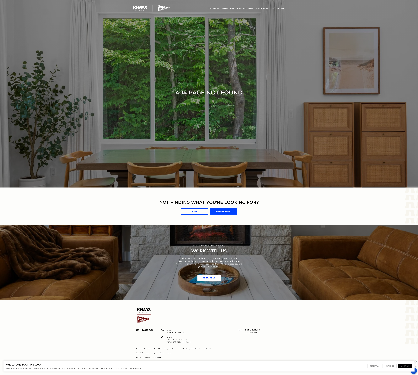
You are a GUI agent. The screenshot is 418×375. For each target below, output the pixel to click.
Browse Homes (224, 211)
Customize (389, 366)
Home (194, 211)
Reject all (374, 366)
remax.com (144, 357)
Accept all (405, 366)
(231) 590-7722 (250, 332)
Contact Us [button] (209, 278)
